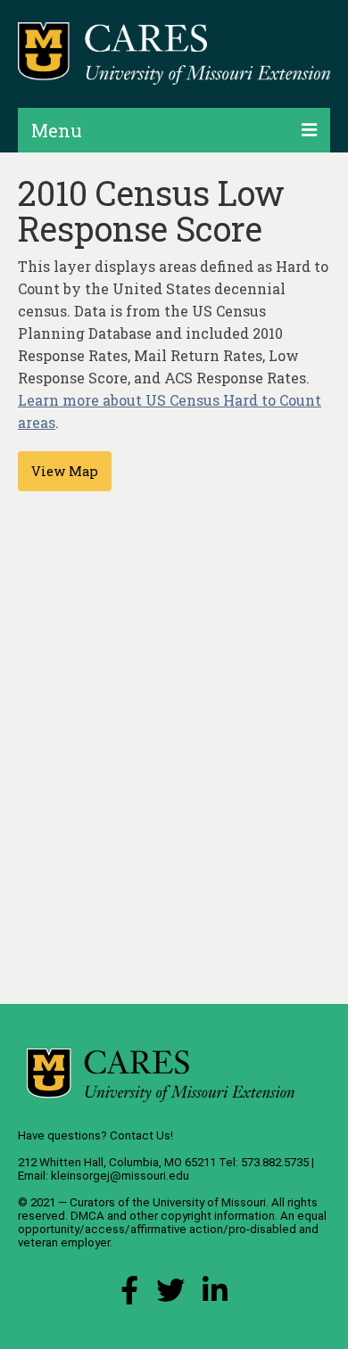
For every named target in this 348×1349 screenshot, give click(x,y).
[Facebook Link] (129, 1295)
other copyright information (202, 1215)
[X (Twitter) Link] (170, 1295)
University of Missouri (209, 1202)
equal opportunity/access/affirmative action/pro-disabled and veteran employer (172, 1229)
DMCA (87, 1215)
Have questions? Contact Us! (95, 1135)
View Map (64, 471)
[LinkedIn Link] (215, 1295)
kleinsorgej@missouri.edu (120, 1175)
